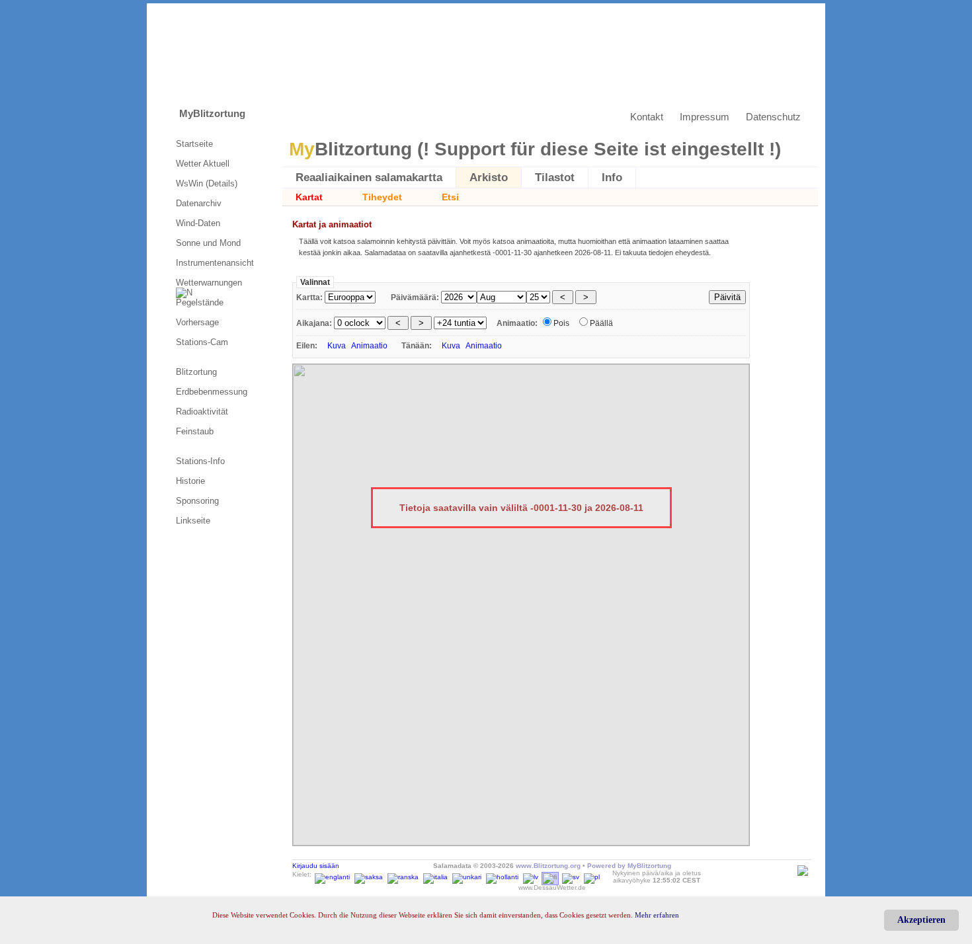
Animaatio (369, 345)
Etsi (450, 197)
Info (612, 177)
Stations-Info (200, 461)
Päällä (601, 323)
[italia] (435, 874)
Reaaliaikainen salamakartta (369, 177)
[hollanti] (502, 874)
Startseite (194, 144)
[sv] (571, 874)
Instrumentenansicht (215, 263)
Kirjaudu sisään (315, 865)
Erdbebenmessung (211, 392)
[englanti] (332, 874)
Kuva (336, 345)
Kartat (309, 197)
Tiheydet (382, 197)
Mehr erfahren (657, 915)
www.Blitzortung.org (548, 865)
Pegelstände (199, 302)
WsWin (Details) (206, 183)
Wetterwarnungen (210, 283)
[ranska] (403, 874)
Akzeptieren (921, 920)
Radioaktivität (202, 411)
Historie (190, 481)
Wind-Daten (198, 223)
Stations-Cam (202, 342)
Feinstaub (195, 431)
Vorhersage (197, 322)
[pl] (592, 874)
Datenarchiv (199, 203)
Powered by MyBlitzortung (629, 865)
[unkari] (467, 874)
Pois (561, 323)
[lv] (531, 874)
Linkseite (193, 521)
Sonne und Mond (208, 243)
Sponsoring (197, 501)
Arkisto (488, 177)
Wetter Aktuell (202, 164)
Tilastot (555, 177)
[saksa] (368, 874)
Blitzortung (196, 372)
